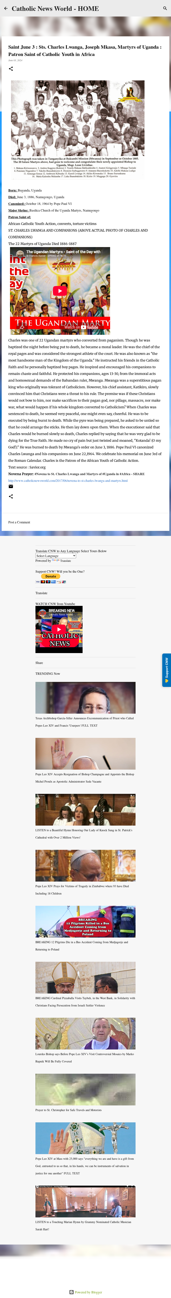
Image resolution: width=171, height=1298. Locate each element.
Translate (65, 561)
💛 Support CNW (166, 670)
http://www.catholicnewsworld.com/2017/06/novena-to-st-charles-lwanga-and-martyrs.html (68, 480)
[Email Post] (10, 488)
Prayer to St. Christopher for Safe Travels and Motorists (68, 1110)
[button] (10, 69)
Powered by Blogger (88, 1292)
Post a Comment (19, 522)
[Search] (165, 8)
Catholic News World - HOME (55, 8)
